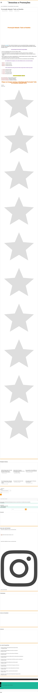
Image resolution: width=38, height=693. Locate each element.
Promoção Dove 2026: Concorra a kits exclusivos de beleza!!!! (9, 653)
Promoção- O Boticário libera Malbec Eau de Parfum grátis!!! (9, 662)
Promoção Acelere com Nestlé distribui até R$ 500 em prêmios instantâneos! (12, 659)
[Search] (26, 509)
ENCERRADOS (5, 6)
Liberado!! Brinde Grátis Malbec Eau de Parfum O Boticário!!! (9, 650)
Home (2, 6)
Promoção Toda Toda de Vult (18, 481)
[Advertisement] (19, 37)
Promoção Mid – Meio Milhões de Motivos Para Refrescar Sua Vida (31, 471)
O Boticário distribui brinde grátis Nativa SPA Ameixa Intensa (9, 647)
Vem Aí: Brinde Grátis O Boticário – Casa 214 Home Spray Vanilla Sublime (6, 482)
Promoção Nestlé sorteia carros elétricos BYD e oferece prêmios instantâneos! (12, 656)
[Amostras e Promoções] (19, 2)
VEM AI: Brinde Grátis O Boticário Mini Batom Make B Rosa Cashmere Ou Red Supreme (6, 471)
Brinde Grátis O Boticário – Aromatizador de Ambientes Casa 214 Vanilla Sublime (18, 471)
